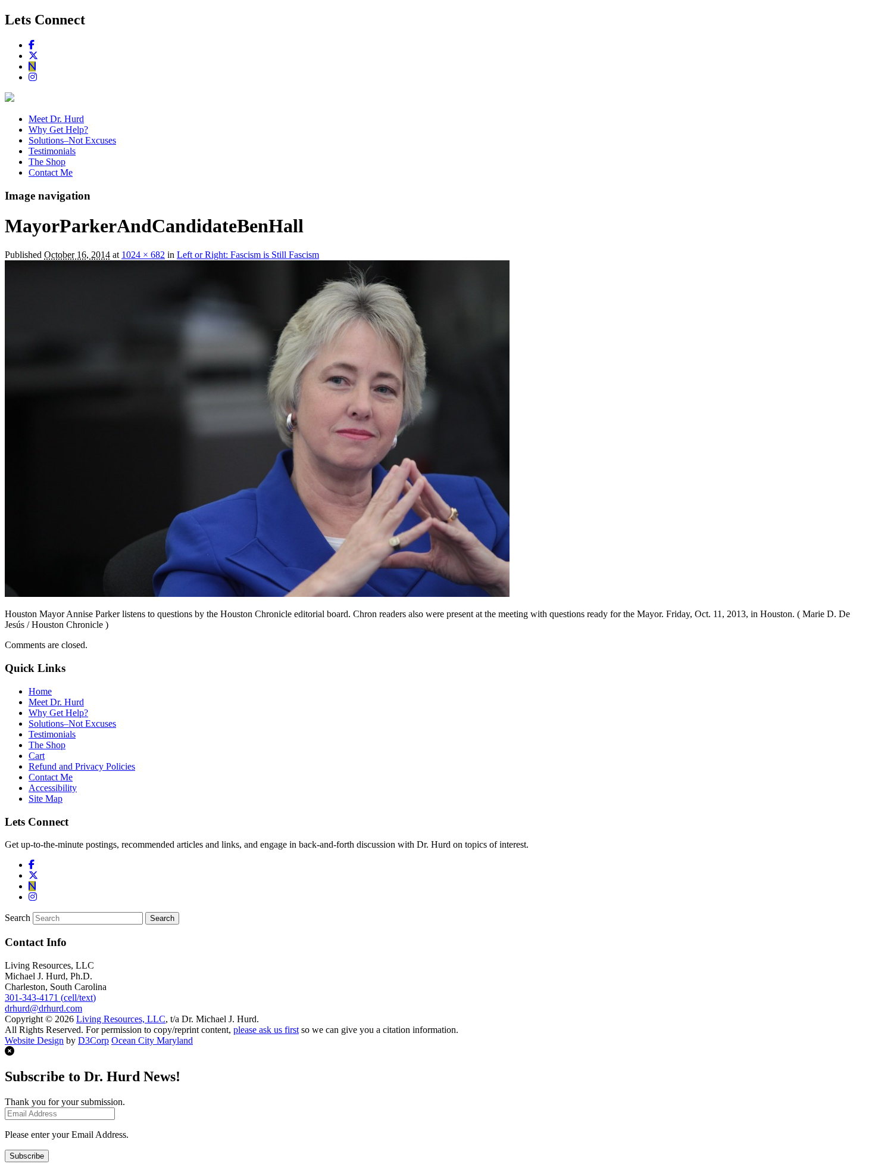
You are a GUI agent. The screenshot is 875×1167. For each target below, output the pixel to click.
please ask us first (266, 1030)
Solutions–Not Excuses (72, 140)
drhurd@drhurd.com (43, 1008)
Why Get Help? (58, 130)
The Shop (47, 162)
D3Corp (93, 1040)
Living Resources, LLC (120, 1019)
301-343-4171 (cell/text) (50, 997)
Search (17, 918)
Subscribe (27, 1156)
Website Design (34, 1040)
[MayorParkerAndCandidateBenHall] (257, 594)
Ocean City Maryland (152, 1040)
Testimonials (52, 151)
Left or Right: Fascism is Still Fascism (248, 255)
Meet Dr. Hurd (56, 119)
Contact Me (51, 172)
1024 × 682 (143, 255)
